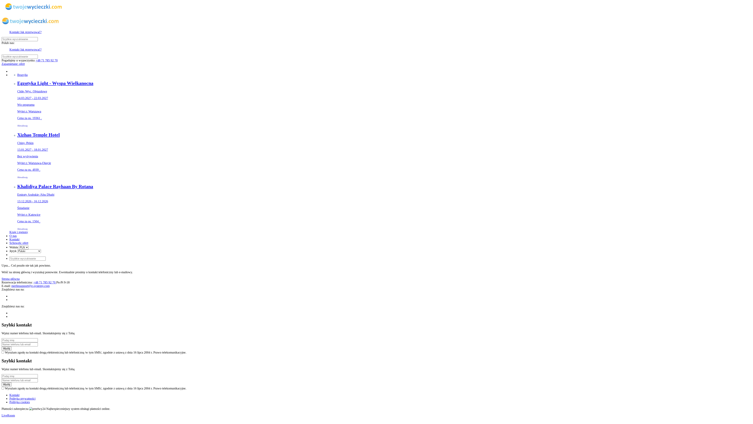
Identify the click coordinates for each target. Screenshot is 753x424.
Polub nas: (8, 43)
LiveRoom (8, 415)
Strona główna (11, 279)
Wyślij (6, 348)
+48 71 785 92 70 (46, 60)
